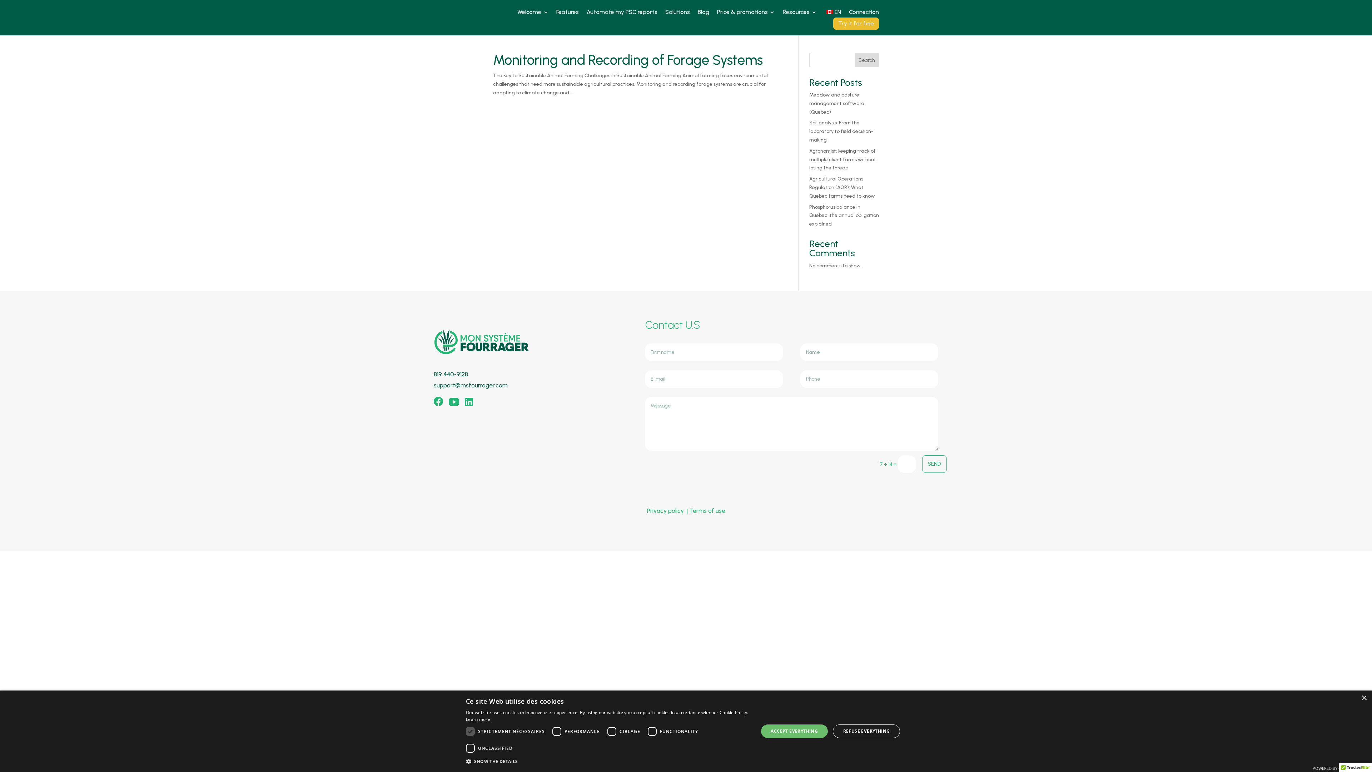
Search (867, 60)
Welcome (529, 12)
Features (567, 12)
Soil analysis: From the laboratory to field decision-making (841, 131)
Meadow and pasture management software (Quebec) (836, 103)
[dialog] (686, 731)
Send (934, 464)
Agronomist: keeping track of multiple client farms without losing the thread (842, 159)
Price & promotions (742, 12)
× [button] (1364, 698)
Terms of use (707, 510)
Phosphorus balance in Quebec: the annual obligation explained (844, 215)
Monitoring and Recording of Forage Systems (628, 60)
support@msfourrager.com (471, 385)
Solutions (677, 12)
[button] (608, 762)
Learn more (478, 719)
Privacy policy (665, 510)
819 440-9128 (451, 374)
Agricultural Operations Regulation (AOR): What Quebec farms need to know (842, 187)
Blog (703, 12)
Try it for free (856, 23)
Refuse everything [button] (866, 731)
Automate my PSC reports (622, 12)
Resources (796, 12)
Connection (864, 12)
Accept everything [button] (794, 731)
